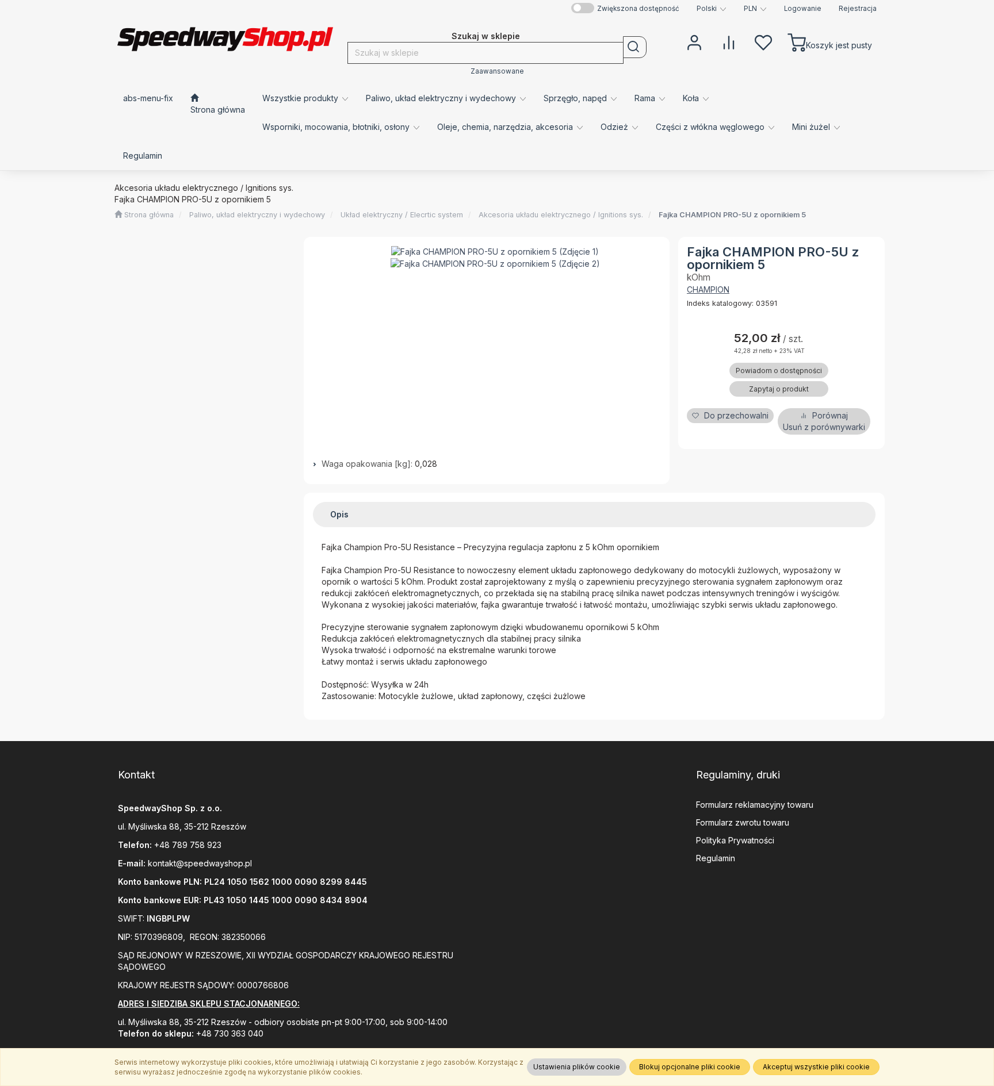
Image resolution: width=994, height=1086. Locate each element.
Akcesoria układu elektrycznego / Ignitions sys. (561, 214)
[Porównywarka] (729, 41)
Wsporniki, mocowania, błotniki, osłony (337, 127)
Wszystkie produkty (301, 98)
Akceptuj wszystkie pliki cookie (816, 1066)
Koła (692, 98)
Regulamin (715, 858)
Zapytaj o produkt (779, 389)
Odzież (615, 127)
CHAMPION (708, 289)
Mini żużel (812, 127)
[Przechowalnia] (763, 41)
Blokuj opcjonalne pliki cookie (689, 1066)
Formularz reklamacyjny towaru (754, 804)
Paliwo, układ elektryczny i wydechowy (442, 98)
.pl (247, 863)
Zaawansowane (497, 71)
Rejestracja (858, 9)
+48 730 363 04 (227, 1033)
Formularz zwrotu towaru (742, 822)
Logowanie (802, 9)
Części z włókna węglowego (711, 127)
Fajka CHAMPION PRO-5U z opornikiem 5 (732, 214)
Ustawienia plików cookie (576, 1066)
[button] (711, 8)
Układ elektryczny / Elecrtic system (402, 214)
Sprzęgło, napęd (576, 98)
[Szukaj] (635, 47)
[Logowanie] (694, 41)
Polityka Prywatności (735, 840)
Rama (645, 98)
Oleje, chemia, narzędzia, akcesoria (506, 127)
